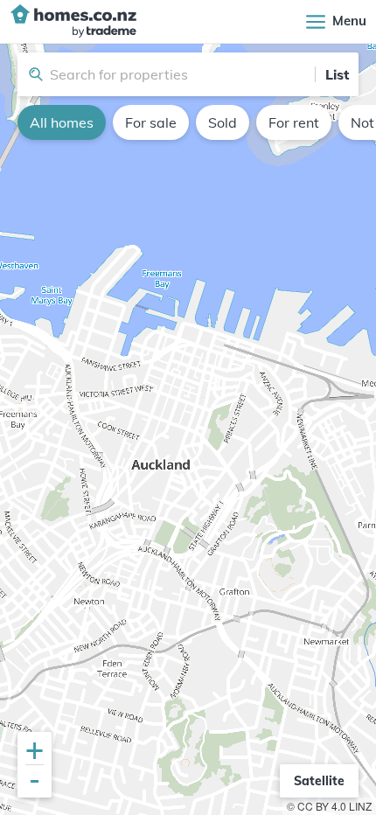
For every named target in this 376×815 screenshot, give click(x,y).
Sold (222, 122)
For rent (293, 122)
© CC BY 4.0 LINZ (329, 805)
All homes (62, 122)
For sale (151, 122)
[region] (188, 429)
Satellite (319, 781)
